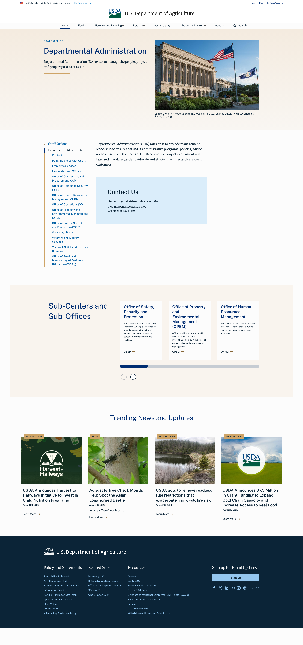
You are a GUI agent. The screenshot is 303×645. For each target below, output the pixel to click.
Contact (57, 155)
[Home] (115, 16)
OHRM (225, 351)
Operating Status (63, 232)
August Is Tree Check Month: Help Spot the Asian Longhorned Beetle (116, 495)
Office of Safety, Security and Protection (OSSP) (68, 225)
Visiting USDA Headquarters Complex (70, 249)
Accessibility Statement (56, 576)
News (253, 3)
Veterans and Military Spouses (65, 239)
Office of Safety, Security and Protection (139, 311)
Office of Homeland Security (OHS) (70, 187)
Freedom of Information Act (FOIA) (63, 585)
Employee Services (64, 165)
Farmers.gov (94, 576)
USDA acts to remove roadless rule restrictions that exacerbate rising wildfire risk (184, 495)
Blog (261, 3)
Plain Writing (51, 604)
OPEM (176, 351)
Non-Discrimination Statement (61, 594)
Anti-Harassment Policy (57, 580)
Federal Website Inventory (142, 585)
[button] (134, 366)
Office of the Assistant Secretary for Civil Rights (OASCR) (158, 594)
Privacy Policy (51, 608)
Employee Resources (275, 3)
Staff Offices (57, 144)
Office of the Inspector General (105, 585)
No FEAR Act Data (137, 590)
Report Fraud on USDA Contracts (145, 599)
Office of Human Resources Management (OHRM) (69, 197)
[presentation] (124, 377)
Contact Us (134, 580)
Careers (132, 576)
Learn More (29, 514)
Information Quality (54, 590)
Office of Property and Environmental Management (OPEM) (70, 213)
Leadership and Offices (66, 171)
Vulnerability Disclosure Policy (60, 613)
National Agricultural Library (103, 580)
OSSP (127, 351)
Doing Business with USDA (69, 160)
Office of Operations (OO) (67, 204)
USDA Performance (138, 608)
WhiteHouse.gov (97, 594)
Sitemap (132, 604)
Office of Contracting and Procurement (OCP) (68, 178)
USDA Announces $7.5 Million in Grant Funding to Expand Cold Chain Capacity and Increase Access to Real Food (250, 497)
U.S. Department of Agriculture (160, 13)
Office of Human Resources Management (236, 311)
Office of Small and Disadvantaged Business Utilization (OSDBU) (67, 260)
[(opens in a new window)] (214, 588)
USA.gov (92, 590)
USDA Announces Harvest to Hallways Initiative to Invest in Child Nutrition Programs (50, 495)
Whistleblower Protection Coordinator (149, 613)
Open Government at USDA (58, 599)
